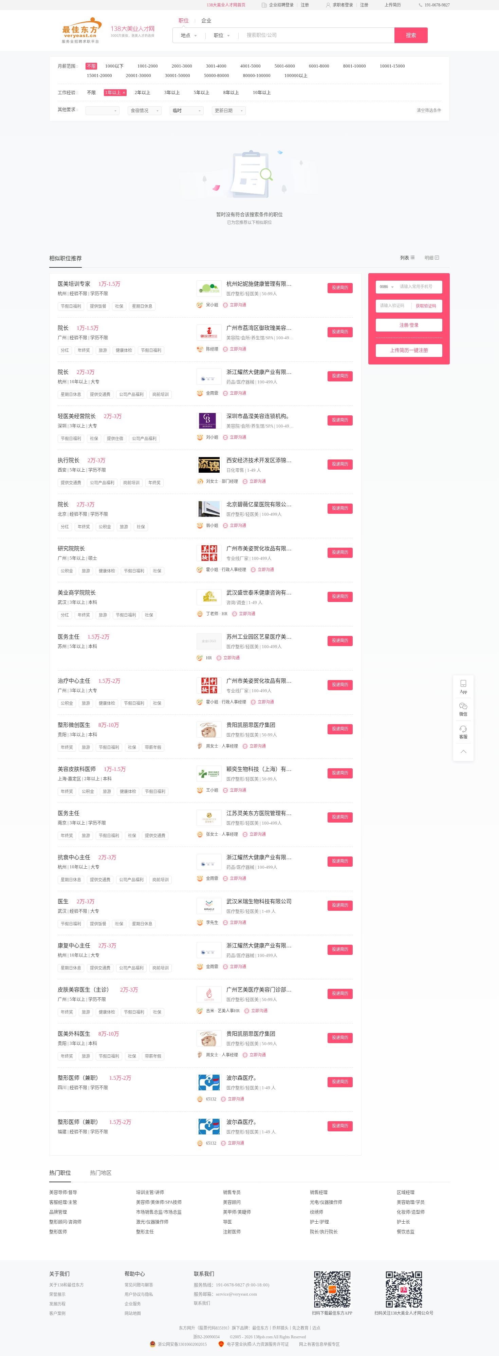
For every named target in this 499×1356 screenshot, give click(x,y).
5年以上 (202, 92)
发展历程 (57, 1304)
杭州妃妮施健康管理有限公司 (260, 284)
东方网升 (187, 1328)
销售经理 (319, 1192)
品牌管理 (58, 1211)
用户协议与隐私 (139, 1294)
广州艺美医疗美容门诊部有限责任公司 (260, 990)
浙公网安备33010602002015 (182, 1344)
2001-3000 (182, 66)
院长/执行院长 (324, 1231)
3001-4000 (216, 66)
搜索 (411, 35)
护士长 (403, 1221)
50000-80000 (217, 75)
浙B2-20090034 (206, 1337)
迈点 (316, 1328)
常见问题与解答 (139, 1285)
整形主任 (145, 1231)
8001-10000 (355, 66)
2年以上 (143, 92)
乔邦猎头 (280, 1328)
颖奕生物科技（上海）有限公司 (260, 769)
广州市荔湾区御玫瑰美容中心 (260, 328)
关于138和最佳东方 (66, 1285)
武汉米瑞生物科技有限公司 (259, 901)
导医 (227, 1221)
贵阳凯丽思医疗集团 (250, 725)
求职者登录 (343, 5)
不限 (91, 66)
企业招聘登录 (281, 5)
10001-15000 (393, 66)
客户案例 (57, 1313)
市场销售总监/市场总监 (159, 1211)
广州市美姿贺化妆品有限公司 (260, 548)
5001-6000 (285, 66)
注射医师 (232, 1231)
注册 (305, 5)
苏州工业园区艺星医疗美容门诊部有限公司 (260, 637)
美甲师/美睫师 (237, 1211)
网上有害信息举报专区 (319, 1344)
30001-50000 (178, 75)
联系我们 (202, 1303)
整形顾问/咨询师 (65, 1221)
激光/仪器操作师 (152, 1221)
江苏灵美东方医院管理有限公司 (260, 813)
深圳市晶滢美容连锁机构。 (259, 416)
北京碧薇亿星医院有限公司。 (260, 504)
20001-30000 (139, 75)
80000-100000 (257, 75)
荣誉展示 (57, 1294)
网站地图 (133, 1313)
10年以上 (262, 92)
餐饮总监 (405, 1231)
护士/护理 (319, 1221)
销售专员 (232, 1192)
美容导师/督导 (63, 1192)
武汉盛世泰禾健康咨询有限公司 (260, 593)
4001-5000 (251, 66)
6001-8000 (319, 66)
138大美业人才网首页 (226, 5)
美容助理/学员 (411, 1202)
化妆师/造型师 (411, 1211)
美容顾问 (232, 1202)
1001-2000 (148, 66)
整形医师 (58, 1231)
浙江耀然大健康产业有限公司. (260, 372)
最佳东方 (260, 1328)
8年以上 (231, 92)
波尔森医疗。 (242, 1078)
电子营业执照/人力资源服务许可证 (258, 1344)
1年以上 (113, 92)
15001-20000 (100, 75)
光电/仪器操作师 (326, 1202)
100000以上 (296, 75)
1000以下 (115, 66)
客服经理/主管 (63, 1202)
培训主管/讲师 (150, 1192)
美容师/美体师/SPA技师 (159, 1202)
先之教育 (300, 1328)
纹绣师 (316, 1211)
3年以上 (172, 92)
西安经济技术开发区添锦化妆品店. (260, 460)
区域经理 (405, 1192)
